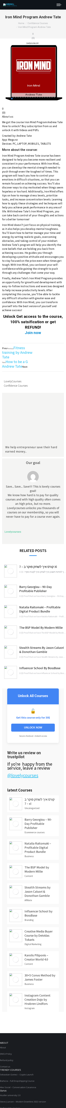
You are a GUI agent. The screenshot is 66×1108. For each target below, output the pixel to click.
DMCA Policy (6, 1053)
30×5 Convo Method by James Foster (40, 977)
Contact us (5, 1066)
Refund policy (6, 1060)
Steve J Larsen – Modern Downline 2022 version (23, 1101)
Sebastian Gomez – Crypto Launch (16, 1074)
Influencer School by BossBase (39, 668)
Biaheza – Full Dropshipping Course (17, 1080)
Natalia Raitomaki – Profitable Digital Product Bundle (39, 609)
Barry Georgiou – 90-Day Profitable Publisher (35, 589)
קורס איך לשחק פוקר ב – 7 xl (38, 567)
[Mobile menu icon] (59, 5)
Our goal (33, 462)
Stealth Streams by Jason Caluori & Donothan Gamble (41, 650)
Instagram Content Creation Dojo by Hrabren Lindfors (37, 999)
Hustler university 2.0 (10, 1095)
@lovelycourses (22, 775)
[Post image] (10, 571)
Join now (33, 333)
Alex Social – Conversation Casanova (18, 1087)
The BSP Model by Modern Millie (41, 628)
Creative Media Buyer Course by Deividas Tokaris (39, 935)
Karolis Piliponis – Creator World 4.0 (36, 957)
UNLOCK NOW (33, 727)
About (3, 1047)
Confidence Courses (16, 385)
